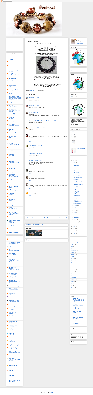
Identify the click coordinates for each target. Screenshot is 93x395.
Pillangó (72, 283)
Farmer (72, 252)
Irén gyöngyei (12, 120)
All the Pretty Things (13, 296)
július (75, 214)
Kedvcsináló (76, 186)
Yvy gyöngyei (12, 150)
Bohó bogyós (76, 165)
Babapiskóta (76, 167)
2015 (74, 228)
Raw (72, 285)
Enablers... (11, 294)
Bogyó (72, 244)
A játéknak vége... (77, 203)
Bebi (30, 97)
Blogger (51, 392)
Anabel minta (75, 312)
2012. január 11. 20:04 (35, 97)
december (76, 222)
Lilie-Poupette (12, 383)
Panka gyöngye (12, 129)
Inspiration (11, 322)
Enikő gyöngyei (12, 182)
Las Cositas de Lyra (33, 127)
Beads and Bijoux (12, 351)
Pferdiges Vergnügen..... (13, 254)
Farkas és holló (11, 151)
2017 (74, 231)
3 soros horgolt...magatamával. (14, 133)
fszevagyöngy (12, 124)
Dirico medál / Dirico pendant (14, 144)
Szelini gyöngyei (12, 136)
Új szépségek (11, 90)
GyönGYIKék (75, 298)
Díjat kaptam (76, 172)
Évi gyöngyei (11, 55)
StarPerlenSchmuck (13, 288)
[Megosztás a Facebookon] (42, 90)
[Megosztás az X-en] (41, 90)
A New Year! (11, 297)
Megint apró (76, 197)
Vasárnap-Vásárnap (77, 175)
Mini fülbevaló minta (76, 146)
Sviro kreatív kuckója (13, 113)
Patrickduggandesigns (14, 276)
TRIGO (10, 240)
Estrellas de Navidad (12, 274)
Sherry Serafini (12, 375)
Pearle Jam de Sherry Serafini (14, 352)
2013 (74, 224)
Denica (10, 158)
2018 (74, 233)
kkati (30, 169)
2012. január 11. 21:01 (34, 112)
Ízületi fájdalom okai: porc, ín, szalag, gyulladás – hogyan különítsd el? (14, 70)
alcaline (10, 340)
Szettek (72, 287)
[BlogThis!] (40, 90)
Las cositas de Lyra (13, 273)
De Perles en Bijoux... (13, 365)
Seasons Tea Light (12, 277)
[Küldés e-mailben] (39, 90)
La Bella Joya (12, 293)
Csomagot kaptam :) (78, 181)
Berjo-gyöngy (12, 92)
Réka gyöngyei (12, 154)
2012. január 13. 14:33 (37, 192)
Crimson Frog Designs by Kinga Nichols (14, 381)
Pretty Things (12, 259)
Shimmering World (13, 321)
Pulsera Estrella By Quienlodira (14, 301)
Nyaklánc (73, 279)
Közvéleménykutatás (78, 177)
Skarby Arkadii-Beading (14, 344)
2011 (74, 160)
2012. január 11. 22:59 (36, 134)
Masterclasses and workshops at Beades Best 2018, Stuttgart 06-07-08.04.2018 (15, 98)
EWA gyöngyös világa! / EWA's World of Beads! (38, 120)
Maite (10, 308)
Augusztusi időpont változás (14, 62)
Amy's (30, 134)
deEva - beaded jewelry (14, 96)
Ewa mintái (11, 143)
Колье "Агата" (11, 334)
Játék (72, 262)
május (75, 210)
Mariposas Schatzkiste (13, 285)
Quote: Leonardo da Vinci (13, 243)
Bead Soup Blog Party (75, 242)
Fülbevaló (73, 254)
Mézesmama (31, 153)
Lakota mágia (31, 145)
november (76, 221)
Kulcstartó (73, 269)
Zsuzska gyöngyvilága (13, 139)
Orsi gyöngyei (12, 157)
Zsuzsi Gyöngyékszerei (14, 232)
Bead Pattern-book (77, 307)
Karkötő (72, 264)
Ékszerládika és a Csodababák (12, 175)
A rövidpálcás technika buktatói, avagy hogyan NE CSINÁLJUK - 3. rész (78, 300)
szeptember (76, 217)
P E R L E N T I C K (13, 325)
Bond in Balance (12, 56)
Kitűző (72, 266)
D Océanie (11, 377)
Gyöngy (74, 314)
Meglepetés (79, 133)
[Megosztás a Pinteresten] (43, 90)
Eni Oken (11, 370)
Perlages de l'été (12, 341)
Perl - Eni (78, 39)
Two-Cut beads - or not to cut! (14, 265)
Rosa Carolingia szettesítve (14, 162)
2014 (74, 226)
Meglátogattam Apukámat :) (14, 176)
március (75, 207)
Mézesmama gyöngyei (13, 132)
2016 (74, 230)
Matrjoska (10, 200)
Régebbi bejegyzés (63, 217)
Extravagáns (76, 174)
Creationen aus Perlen (13, 372)
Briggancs (11, 105)
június (75, 212)
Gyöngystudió (12, 168)
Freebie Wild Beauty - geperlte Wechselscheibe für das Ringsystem (14, 318)
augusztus (76, 215)
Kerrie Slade (11, 264)
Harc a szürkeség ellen (13, 226)
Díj (71, 248)
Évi (29, 112)
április (75, 208)
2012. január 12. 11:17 (38, 153)
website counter (74, 331)
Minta (72, 275)
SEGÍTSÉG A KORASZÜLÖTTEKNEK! (78, 192)
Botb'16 (10, 130)
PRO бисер (11, 333)
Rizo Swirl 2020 (11, 247)
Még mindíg (76, 170)
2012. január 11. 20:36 (35, 105)
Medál (72, 271)
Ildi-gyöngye (11, 193)
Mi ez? (72, 273)
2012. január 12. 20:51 (35, 169)
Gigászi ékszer (76, 168)
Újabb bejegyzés (29, 217)
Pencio (10, 363)
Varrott (72, 289)
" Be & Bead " (12, 358)
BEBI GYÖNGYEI (12, 161)
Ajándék (73, 239)
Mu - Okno (11, 118)
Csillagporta (11, 179)
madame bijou (12, 117)
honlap (10, 229)
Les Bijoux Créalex (13, 328)
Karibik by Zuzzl (76, 308)
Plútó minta (74, 131)
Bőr (72, 246)
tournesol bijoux (12, 228)
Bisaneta (11, 249)
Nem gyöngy (73, 277)
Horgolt (72, 260)
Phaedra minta (79, 140)
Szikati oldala (11, 73)
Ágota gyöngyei (12, 212)
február (75, 205)
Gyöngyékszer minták (77, 311)
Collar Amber (11, 313)
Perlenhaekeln (76, 323)
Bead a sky (11, 336)
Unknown (30, 192)
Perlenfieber (11, 354)
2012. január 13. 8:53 (36, 176)
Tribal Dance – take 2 (13, 348)
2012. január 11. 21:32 (52, 120)
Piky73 (10, 207)
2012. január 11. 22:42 (41, 127)
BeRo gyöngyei (12, 199)
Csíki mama (31, 160)
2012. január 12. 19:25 (38, 160)
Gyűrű (72, 258)
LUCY (10, 239)
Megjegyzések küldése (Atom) (49, 221)
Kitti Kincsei (11, 170)
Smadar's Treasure (13, 256)
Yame (10, 137)
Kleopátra (75, 198)
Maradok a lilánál (77, 195)
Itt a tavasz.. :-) (11, 165)
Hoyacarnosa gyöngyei (14, 89)
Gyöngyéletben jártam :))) (13, 190)
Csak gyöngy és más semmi (15, 225)
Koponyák (10, 86)
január (75, 163)
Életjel (10, 180)
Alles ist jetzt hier (12, 326)
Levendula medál (12, 114)
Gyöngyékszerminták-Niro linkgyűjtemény (78, 318)
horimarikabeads (12, 85)
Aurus (10, 304)
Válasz (30, 101)
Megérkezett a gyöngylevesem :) (78, 201)
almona (10, 65)
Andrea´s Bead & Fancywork (12, 268)
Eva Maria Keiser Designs (14, 242)
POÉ (30, 105)
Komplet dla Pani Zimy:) (13, 345)
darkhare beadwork (13, 367)
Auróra (75, 187)
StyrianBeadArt (12, 253)
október (75, 219)
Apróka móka (76, 189)
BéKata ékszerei (12, 78)
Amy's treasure (12, 147)
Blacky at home (12, 280)
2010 (74, 158)
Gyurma (73, 256)
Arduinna (11, 67)
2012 (74, 162)
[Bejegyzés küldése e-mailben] (37, 90)
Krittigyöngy (11, 102)
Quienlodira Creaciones (14, 300)
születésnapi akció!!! (12, 183)
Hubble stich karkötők (13, 106)
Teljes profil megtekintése (80, 43)
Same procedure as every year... (15, 286)
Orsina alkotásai (12, 109)
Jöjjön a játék (76, 179)
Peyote (72, 281)
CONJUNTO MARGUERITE (14, 250)
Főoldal (46, 217)
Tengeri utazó (11, 155)
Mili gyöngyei (12, 216)
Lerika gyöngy (12, 189)
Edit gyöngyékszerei (13, 196)
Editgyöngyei (11, 61)
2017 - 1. (10, 93)
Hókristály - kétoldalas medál (14, 103)
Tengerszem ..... (12, 194)
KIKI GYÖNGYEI (12, 80)
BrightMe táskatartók (12, 222)
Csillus (30, 176)
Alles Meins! (11, 315)
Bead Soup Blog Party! (78, 184)
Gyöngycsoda (12, 202)
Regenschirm (11, 355)
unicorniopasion (12, 312)
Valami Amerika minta (81, 148)
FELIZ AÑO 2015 (12, 309)
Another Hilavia (11, 148)
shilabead (11, 59)
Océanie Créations (77, 320)
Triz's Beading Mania (13, 347)
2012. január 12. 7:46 (38, 145)
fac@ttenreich (12, 246)
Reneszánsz (76, 182)
